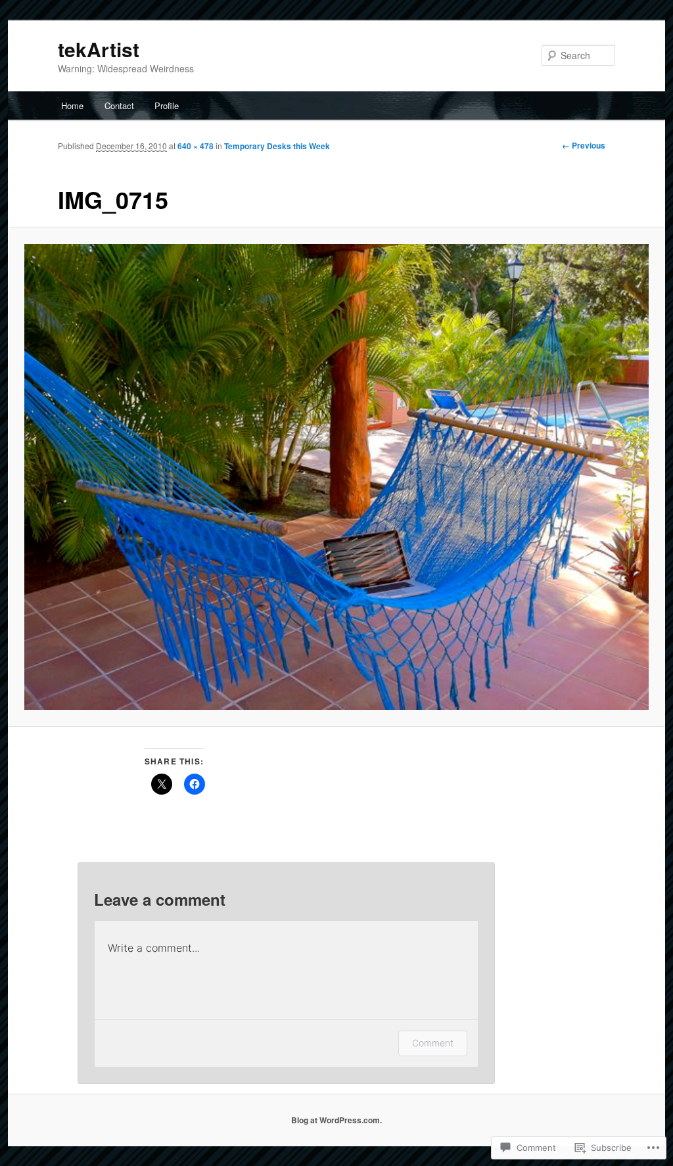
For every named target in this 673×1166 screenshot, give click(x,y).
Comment (432, 1042)
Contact (119, 105)
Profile (166, 105)
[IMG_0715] (336, 477)
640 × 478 (195, 146)
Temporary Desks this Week (277, 146)
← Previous (583, 145)
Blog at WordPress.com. (336, 1120)
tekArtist (98, 49)
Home (72, 105)
